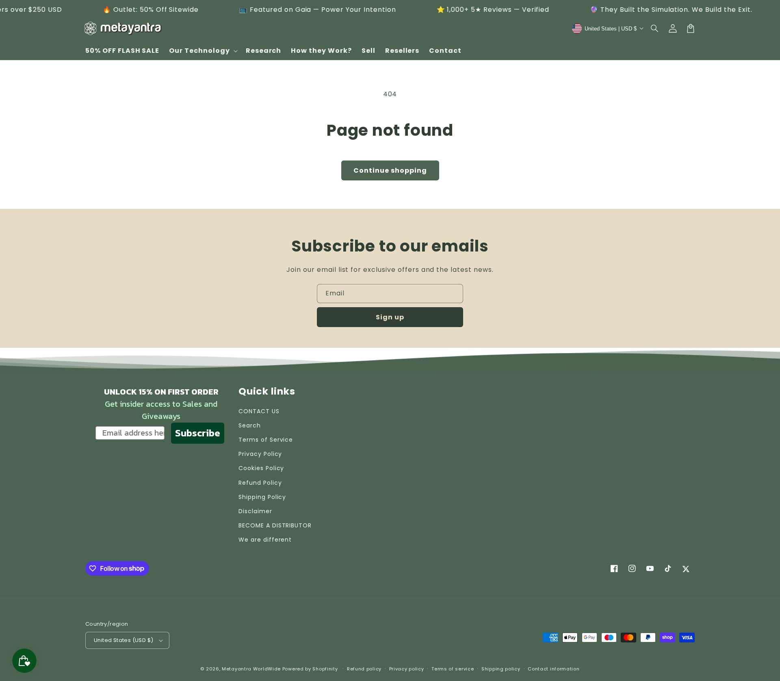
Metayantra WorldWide (251, 669)
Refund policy (364, 669)
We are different (265, 540)
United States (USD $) (123, 640)
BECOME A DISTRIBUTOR (275, 525)
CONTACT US (259, 411)
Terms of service (452, 669)
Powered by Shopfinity (310, 669)
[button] (655, 28)
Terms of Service (265, 440)
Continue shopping (390, 170)
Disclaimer (255, 511)
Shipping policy (500, 669)
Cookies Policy (261, 468)
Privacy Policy (260, 454)
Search (249, 425)
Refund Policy (260, 483)
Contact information (553, 669)
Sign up (390, 317)
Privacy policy (406, 669)
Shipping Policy (262, 497)
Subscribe (197, 433)
